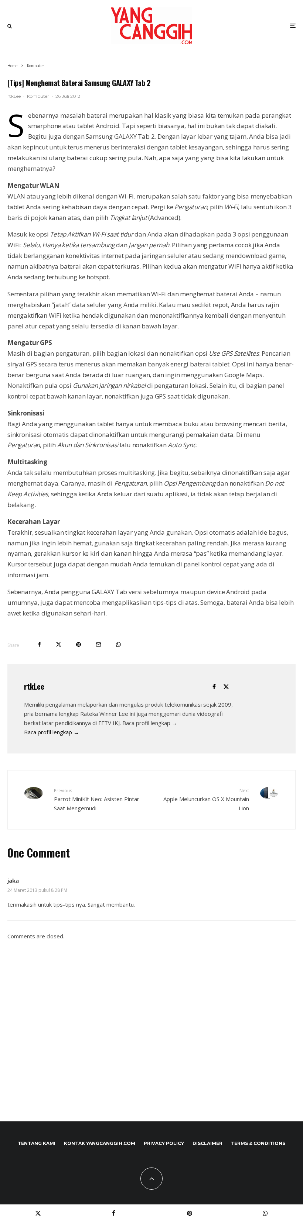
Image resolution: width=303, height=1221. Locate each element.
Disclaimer (207, 1143)
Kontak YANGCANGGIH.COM (99, 1143)
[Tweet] (58, 644)
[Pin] (78, 644)
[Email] (98, 644)
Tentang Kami (36, 1143)
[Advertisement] (151, 1038)
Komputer (38, 96)
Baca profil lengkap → (51, 732)
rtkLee (14, 96)
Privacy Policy (164, 1143)
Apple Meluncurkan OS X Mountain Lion (206, 799)
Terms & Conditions (258, 1143)
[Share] (39, 644)
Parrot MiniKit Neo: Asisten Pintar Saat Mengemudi (96, 799)
